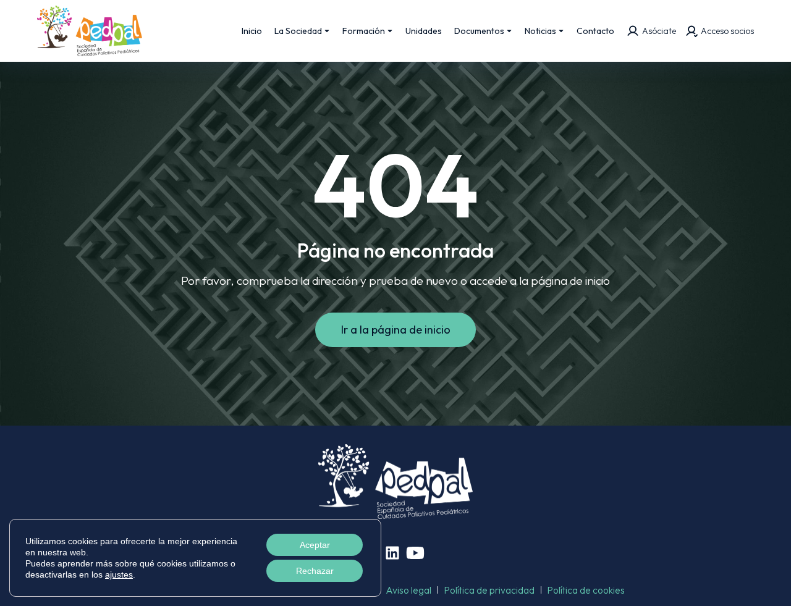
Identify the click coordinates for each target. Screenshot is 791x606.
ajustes (119, 574)
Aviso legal (408, 590)
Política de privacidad (489, 590)
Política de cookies (586, 590)
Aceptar (315, 545)
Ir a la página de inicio (395, 329)
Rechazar (315, 571)
